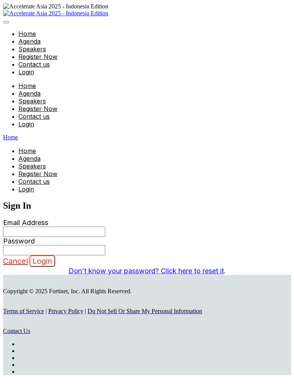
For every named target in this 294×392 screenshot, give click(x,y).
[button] (15, 261)
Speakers (32, 49)
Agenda (29, 41)
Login (26, 72)
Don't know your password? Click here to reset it (146, 271)
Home (27, 34)
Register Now (37, 56)
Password (19, 241)
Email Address (25, 223)
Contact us (34, 64)
